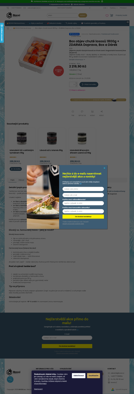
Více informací (40, 383)
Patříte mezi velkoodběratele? (74, 199)
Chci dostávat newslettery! (83, 216)
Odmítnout (79, 375)
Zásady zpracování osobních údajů (73, 223)
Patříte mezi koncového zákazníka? (76, 207)
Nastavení (38, 389)
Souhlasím (93, 375)
